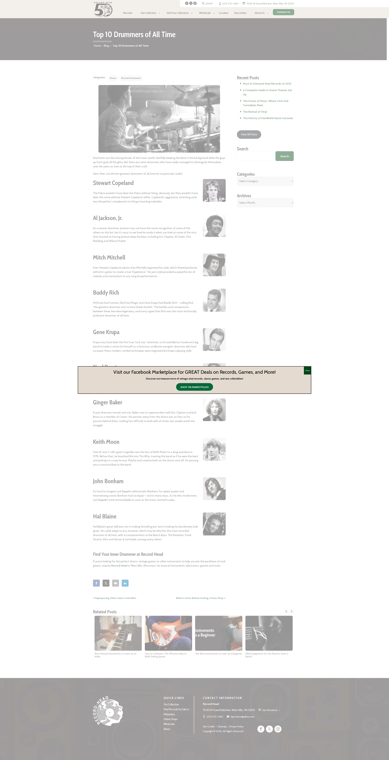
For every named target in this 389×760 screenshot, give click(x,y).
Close (307, 370)
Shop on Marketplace (194, 387)
